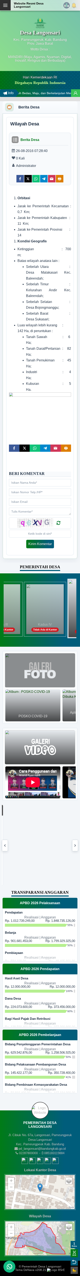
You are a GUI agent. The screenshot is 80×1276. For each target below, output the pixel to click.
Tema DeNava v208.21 (30, 1270)
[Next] (75, 845)
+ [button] (11, 1180)
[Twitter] (28, 178)
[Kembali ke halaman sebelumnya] (74, 1262)
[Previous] (5, 845)
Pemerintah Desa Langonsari (41, 1266)
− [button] (11, 1187)
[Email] (51, 178)
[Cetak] (59, 178)
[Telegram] (44, 178)
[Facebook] (20, 178)
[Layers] (69, 1181)
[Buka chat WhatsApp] (9, 1267)
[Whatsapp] (36, 178)
